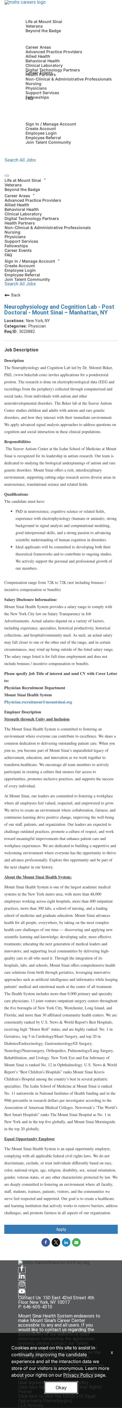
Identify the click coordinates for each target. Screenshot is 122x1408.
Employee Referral (43, 137)
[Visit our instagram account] (22, 1285)
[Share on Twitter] (56, 1242)
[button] (61, 179)
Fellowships (37, 97)
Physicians (36, 88)
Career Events (39, 72)
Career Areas (38, 47)
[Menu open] (7, 175)
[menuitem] (61, 184)
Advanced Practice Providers (54, 51)
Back (15, 295)
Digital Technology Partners (53, 69)
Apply (61, 1229)
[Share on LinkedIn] (66, 1242)
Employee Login (41, 133)
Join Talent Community (48, 142)
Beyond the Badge (43, 30)
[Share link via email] (76, 1242)
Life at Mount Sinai (44, 21)
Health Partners (20, 223)
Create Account (41, 128)
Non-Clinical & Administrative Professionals (69, 79)
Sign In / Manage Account (51, 124)
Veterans (34, 26)
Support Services (42, 92)
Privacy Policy (78, 1375)
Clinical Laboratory (44, 65)
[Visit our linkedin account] (22, 1278)
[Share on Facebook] (46, 1242)
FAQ (29, 98)
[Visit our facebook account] (22, 1270)
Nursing (33, 83)
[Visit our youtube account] (22, 1293)
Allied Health (38, 56)
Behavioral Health (43, 60)
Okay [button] (61, 1387)
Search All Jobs (20, 160)
